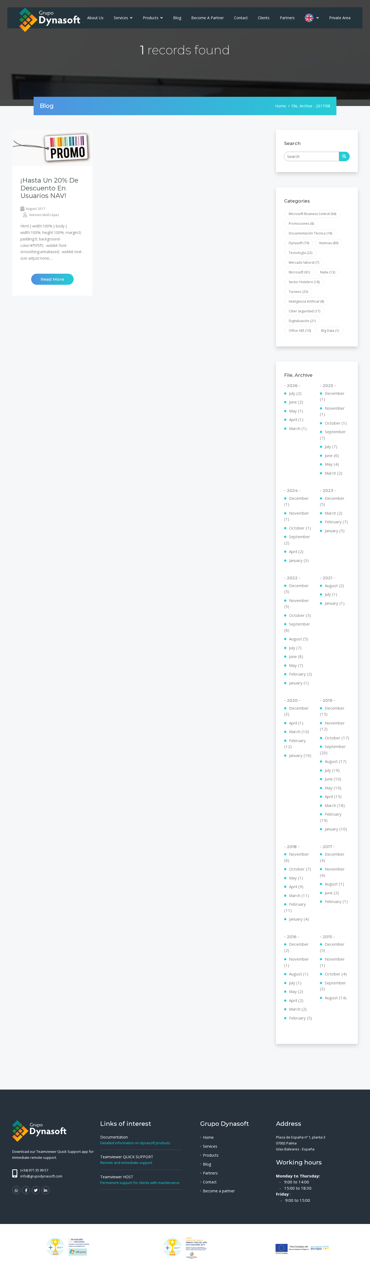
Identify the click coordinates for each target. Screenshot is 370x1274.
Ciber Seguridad (304, 311)
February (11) (295, 907)
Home (280, 105)
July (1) (331, 594)
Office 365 (300, 330)
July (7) (331, 446)
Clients (264, 17)
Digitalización (302, 321)
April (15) (333, 796)
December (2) (296, 947)
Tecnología (300, 252)
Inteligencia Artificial (306, 301)
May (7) (296, 665)
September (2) (297, 539)
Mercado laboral (304, 262)
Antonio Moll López (43, 215)
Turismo (298, 291)
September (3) (333, 986)
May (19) (333, 787)
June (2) (296, 402)
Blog (177, 17)
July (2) (295, 393)
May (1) (296, 410)
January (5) (335, 530)
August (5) (298, 638)
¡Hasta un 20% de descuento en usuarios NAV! (49, 188)
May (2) (296, 991)
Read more (52, 279)
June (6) (332, 455)
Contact (241, 17)
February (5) (300, 1018)
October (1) (336, 423)
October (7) (300, 869)
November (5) (296, 603)
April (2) (296, 551)
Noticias (328, 243)
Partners (287, 17)
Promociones (301, 223)
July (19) (332, 770)
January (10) (336, 829)
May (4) (332, 464)
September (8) (297, 627)
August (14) (335, 997)
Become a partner (207, 17)
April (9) (296, 886)
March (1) (298, 428)
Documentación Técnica (310, 233)
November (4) (332, 872)
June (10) (333, 779)
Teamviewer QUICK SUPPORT (126, 1156)
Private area (339, 17)
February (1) (336, 901)
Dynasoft (299, 243)
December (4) (332, 857)
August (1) (334, 883)
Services (121, 17)
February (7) (336, 521)
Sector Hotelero (304, 282)
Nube (327, 272)
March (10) (299, 731)
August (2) (334, 585)
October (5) (300, 615)
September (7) (333, 435)
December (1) (332, 396)
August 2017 (35, 208)
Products (151, 17)
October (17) (337, 737)
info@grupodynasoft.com (41, 1176)
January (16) (300, 755)
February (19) (331, 817)
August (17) (335, 761)
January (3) (299, 560)
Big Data (330, 330)
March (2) (333, 473)
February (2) (300, 674)
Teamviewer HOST (116, 1176)
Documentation (114, 1137)
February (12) (295, 743)
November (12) (332, 726)
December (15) (332, 711)
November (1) (332, 411)
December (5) (332, 501)
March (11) (299, 895)
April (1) (296, 419)
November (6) (296, 857)
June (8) (296, 656)
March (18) (335, 805)
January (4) (299, 919)
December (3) (296, 711)
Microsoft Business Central (312, 213)
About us (95, 17)
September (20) (333, 749)
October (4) (336, 974)
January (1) (299, 683)
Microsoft (299, 272)
